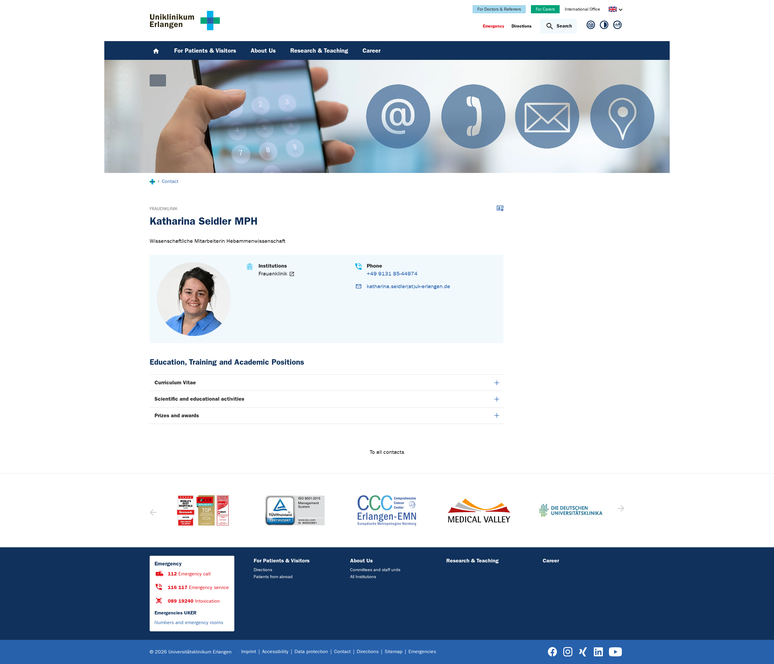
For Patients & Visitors (282, 560)
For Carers (545, 9)
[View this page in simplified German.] (591, 27)
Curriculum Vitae (175, 382)
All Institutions (363, 576)
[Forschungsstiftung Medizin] (571, 510)
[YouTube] (615, 652)
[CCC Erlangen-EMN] (295, 510)
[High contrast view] (604, 26)
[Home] (156, 50)
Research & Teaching (472, 560)
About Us (361, 560)
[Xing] (582, 652)
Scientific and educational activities (199, 398)
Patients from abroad (273, 576)
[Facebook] (552, 652)
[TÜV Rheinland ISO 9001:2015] (203, 510)
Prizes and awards (176, 415)
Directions (263, 569)
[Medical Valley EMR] (387, 510)
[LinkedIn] (598, 652)
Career (551, 560)
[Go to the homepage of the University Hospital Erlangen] (185, 20)
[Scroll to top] (762, 651)
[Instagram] (567, 652)
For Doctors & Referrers (499, 9)
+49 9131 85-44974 (392, 274)
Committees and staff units (375, 569)
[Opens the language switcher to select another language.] (613, 10)
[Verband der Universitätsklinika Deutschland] (479, 510)
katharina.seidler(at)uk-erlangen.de (408, 286)
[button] (620, 510)
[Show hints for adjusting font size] (617, 26)
